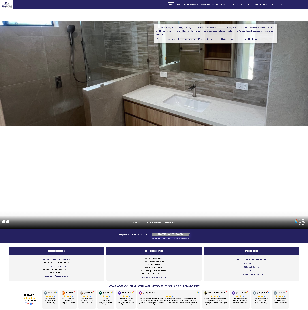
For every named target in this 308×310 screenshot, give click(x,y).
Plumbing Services (56, 251)
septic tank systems (251, 31)
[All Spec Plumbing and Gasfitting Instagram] (7, 222)
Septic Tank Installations (57, 266)
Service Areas (265, 5)
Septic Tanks (238, 5)
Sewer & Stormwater (251, 263)
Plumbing (178, 5)
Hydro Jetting (226, 5)
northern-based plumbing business (225, 28)
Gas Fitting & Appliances (210, 5)
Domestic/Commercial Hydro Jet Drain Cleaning (251, 259)
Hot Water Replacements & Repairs (56, 259)
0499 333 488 (139, 222)
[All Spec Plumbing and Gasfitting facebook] (3, 222)
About (255, 5)
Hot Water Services (191, 5)
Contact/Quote (278, 5)
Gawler (269, 28)
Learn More (49, 276)
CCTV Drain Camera (251, 267)
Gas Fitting (179, 28)
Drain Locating (251, 271)
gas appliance (218, 31)
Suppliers (248, 5)
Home (171, 5)
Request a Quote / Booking (171, 234)
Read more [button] (50, 306)
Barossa (163, 31)
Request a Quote (61, 276)
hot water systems (199, 31)
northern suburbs (257, 28)
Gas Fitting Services (154, 251)
